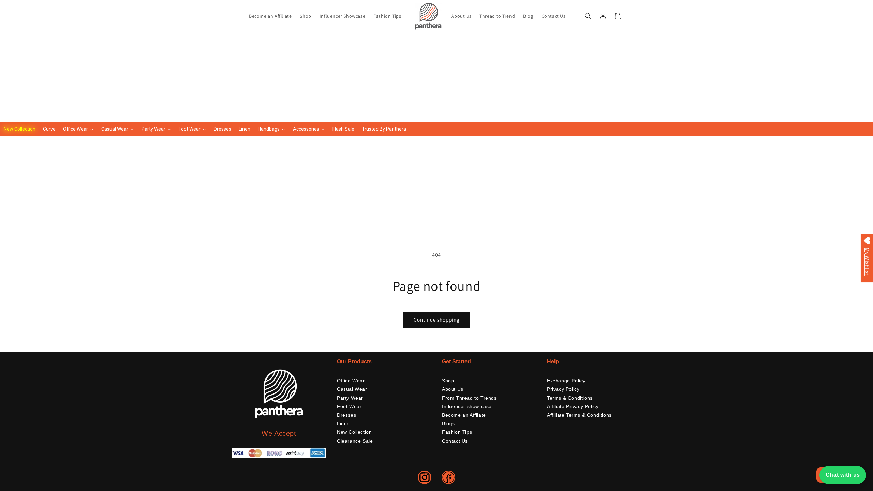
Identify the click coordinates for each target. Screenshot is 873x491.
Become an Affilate (464, 415)
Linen (343, 423)
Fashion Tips (457, 432)
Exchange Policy (566, 380)
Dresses (346, 415)
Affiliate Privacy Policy (572, 406)
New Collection (354, 432)
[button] (587, 16)
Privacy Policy (563, 389)
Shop (448, 380)
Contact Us (455, 441)
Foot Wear (349, 406)
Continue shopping (437, 319)
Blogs (448, 423)
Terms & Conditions (570, 398)
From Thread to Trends (469, 398)
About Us (452, 389)
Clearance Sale (355, 441)
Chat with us (843, 475)
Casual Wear (352, 389)
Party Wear (350, 398)
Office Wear (351, 380)
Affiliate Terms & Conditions (579, 415)
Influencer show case (467, 406)
